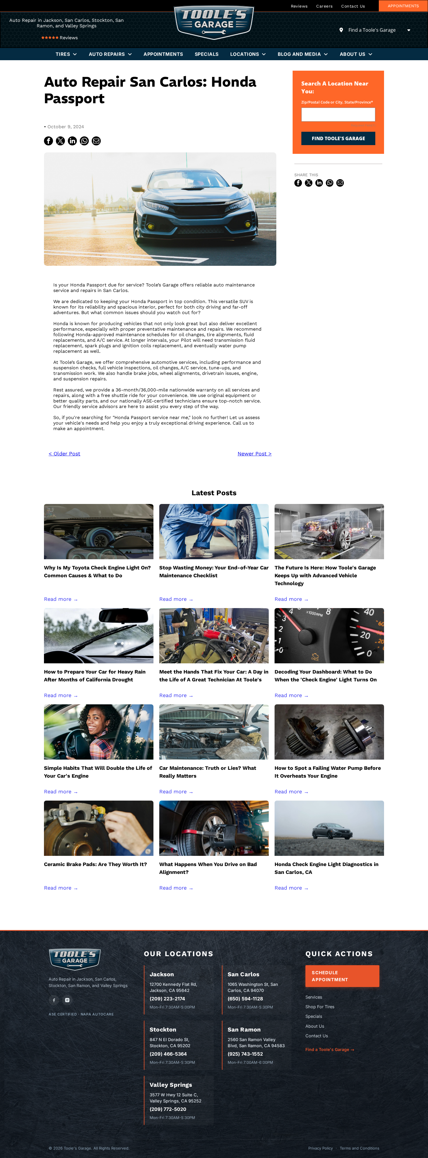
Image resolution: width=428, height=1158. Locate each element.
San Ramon (244, 1029)
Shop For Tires (320, 1006)
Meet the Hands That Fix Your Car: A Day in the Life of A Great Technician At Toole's (213, 676)
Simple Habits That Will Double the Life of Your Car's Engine (98, 772)
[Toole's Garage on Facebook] (54, 1000)
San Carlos (244, 974)
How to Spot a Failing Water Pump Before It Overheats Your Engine (328, 772)
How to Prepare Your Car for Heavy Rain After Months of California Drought (95, 676)
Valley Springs (171, 1084)
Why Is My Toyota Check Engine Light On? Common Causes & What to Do (97, 571)
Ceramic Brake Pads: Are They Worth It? (95, 864)
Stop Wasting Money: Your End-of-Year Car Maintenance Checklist (214, 571)
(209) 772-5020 (168, 1109)
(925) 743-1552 (245, 1054)
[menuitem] (299, 6)
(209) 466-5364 (168, 1054)
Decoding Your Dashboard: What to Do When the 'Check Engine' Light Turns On (326, 676)
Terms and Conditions (359, 1148)
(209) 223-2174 (167, 999)
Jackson (162, 974)
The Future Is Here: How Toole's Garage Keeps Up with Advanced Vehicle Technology (325, 575)
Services (313, 997)
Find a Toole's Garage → (329, 1049)
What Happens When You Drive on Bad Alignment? (208, 868)
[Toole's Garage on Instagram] (67, 1000)
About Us (314, 1026)
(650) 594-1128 (245, 999)
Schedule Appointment (330, 976)
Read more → (61, 599)
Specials (313, 1016)
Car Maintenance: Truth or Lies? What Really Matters (207, 772)
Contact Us (316, 1035)
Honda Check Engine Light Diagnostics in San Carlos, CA (327, 868)
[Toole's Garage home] (75, 959)
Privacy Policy (320, 1148)
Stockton (163, 1029)
